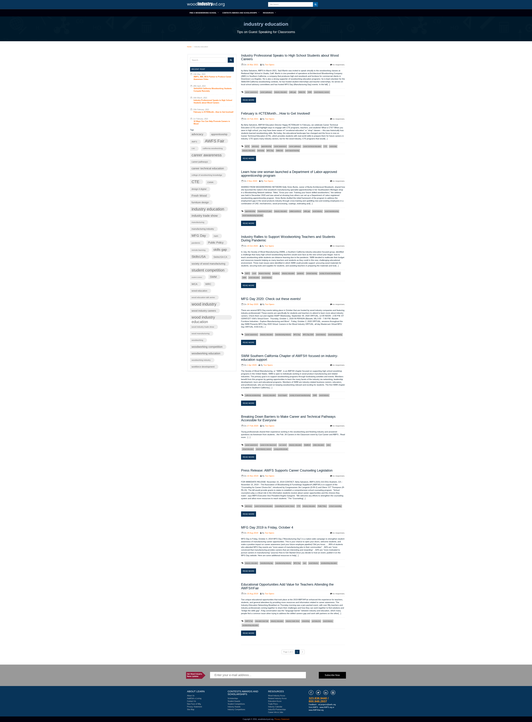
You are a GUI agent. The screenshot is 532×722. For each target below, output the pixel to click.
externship (333, 146)
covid (254, 273)
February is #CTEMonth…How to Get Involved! (213, 112)
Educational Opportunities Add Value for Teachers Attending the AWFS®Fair (287, 586)
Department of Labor (265, 211)
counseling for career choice (284, 506)
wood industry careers (204, 310)
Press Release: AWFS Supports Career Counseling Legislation (286, 470)
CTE (195, 182)
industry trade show (205, 215)
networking (305, 621)
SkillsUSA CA (220, 257)
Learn (206, 4)
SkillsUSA (199, 256)
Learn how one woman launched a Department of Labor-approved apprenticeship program (289, 173)
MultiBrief (307, 445)
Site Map (190, 709)
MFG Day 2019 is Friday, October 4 (267, 527)
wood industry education (203, 317)
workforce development (203, 366)
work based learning (292, 150)
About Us (191, 696)
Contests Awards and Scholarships (239, 13)
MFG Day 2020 (308, 334)
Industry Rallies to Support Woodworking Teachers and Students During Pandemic (288, 238)
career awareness (207, 155)
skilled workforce (295, 211)
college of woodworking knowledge (207, 175)
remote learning (198, 250)
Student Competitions (236, 704)
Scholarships (233, 698)
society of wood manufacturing (208, 263)
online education (318, 445)
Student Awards (234, 701)
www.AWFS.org (326, 707)
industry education (208, 209)
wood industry (204, 304)
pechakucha (316, 621)
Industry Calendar (275, 707)
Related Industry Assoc (277, 698)
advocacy (197, 134)
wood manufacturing (200, 333)
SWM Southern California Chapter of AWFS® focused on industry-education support (289, 357)
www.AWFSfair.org (316, 710)
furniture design (200, 202)
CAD (193, 148)
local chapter (282, 395)
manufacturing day (266, 563)
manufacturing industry (203, 229)
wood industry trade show (203, 327)
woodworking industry (201, 360)
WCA (194, 284)
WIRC (208, 284)
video (328, 445)
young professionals (281, 449)
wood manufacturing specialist (252, 215)
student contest (197, 277)
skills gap (220, 249)
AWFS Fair (214, 141)
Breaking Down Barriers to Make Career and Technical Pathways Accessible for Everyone (288, 418)
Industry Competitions (236, 709)
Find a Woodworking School (203, 13)
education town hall (261, 621)
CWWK (210, 182)
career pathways (200, 162)
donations (276, 273)
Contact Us (191, 701)
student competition (208, 270)
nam (216, 236)
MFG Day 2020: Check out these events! (271, 299)
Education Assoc (275, 701)
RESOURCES (268, 13)
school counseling (335, 506)
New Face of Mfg (194, 704)
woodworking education (206, 353)
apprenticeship (219, 134)
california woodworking (213, 148)
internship (261, 150)
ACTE (247, 146)
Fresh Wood (199, 195)
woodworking (197, 340)
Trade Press (273, 704)
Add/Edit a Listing (194, 698)
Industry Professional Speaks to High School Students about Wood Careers (290, 57)
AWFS (194, 142)
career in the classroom (268, 445)
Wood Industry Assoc (276, 696)
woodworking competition (207, 346)
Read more (248, 100)
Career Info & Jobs (275, 712)
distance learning (264, 273)
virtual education (247, 449)
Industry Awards (234, 707)
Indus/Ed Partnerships (277, 709)
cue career (282, 445)
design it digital (199, 189)
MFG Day (199, 235)
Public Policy (215, 242)
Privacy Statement (194, 707)
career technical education (208, 168)
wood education (199, 290)
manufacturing (198, 222)
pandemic (196, 243)
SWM (213, 276)
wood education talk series (203, 297)
